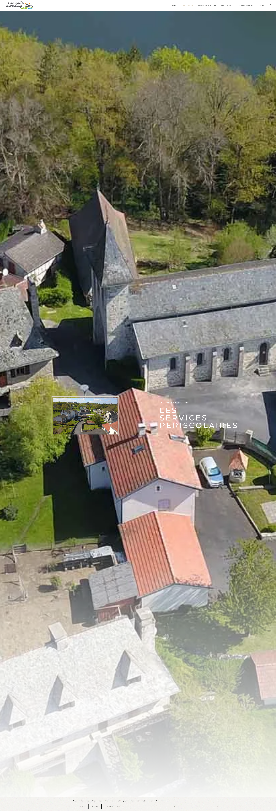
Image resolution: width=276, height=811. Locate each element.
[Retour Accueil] (19, 5)
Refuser (95, 806)
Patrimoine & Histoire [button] (207, 5)
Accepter (80, 806)
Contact (261, 5)
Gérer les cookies (113, 806)
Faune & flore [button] (227, 5)
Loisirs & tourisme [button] (246, 5)
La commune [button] (188, 5)
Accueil (175, 5)
